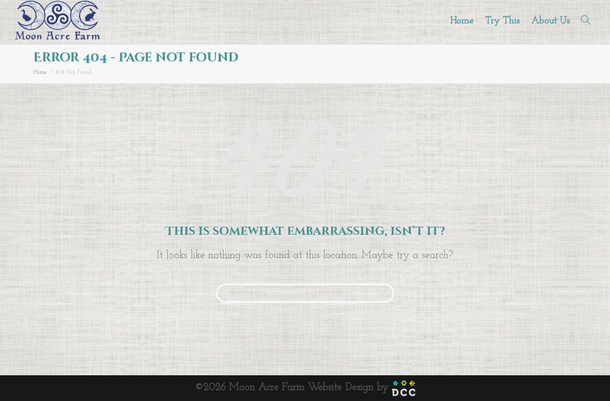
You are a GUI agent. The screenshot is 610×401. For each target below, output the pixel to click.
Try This (502, 21)
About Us (550, 21)
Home (462, 21)
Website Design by (350, 387)
